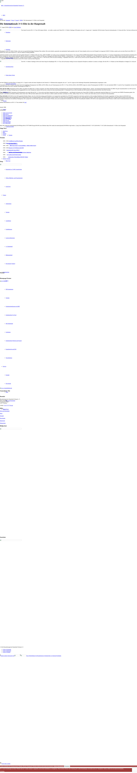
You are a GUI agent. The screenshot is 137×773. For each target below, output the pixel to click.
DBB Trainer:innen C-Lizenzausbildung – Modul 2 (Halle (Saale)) (23, 145)
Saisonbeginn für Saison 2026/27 (13, 150)
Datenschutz (3, 423)
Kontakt (2, 415)
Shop (1, 413)
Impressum (2, 420)
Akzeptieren (67, 766)
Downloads (2, 418)
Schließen (2, 771)
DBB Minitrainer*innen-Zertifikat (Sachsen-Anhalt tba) (20, 152)
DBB (10, 27)
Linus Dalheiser (17, 27)
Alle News (5, 131)
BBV (4, 132)
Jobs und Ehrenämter (4, 411)
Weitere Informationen (59, 766)
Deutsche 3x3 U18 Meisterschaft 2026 (16, 147)
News (1, 19)
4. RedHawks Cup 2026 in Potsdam (16, 141)
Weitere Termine (6, 158)
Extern (4, 135)
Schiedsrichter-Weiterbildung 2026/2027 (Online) (18, 157)
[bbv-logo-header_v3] (12, 5)
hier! (25, 102)
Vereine (4, 133)
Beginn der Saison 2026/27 (11, 143)
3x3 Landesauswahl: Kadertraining (14, 154)
